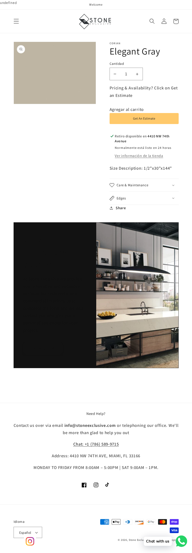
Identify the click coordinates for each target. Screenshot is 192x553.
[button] (16, 21)
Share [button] (121, 207)
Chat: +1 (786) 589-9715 (96, 444)
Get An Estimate (144, 118)
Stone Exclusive (139, 540)
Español (25, 532)
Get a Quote (43, 348)
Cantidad (117, 63)
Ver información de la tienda (139, 155)
